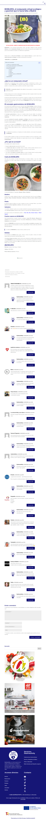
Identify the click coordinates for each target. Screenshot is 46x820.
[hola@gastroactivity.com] (25, 777)
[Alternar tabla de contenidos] (38, 63)
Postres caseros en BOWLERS (15, 73)
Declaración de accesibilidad (18, 798)
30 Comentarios (34, 13)
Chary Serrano (14, 391)
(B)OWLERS (9, 76)
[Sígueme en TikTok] (25, 782)
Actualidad (20, 13)
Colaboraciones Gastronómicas (30, 757)
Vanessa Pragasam (15, 433)
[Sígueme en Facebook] (25, 788)
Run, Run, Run (27, 212)
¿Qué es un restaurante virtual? (13, 64)
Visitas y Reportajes (28, 761)
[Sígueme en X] (25, 791)
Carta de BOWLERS (11, 68)
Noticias (23, 13)
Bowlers (10, 69)
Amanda (12, 326)
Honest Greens (34, 212)
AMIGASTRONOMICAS (16, 283)
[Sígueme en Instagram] (25, 780)
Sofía (12, 582)
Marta (12, 369)
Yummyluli (13, 542)
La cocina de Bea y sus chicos (17, 412)
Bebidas (11, 75)
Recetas (6, 776)
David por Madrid (14, 561)
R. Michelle (13, 308)
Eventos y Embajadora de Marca (30, 759)
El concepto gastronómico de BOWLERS (14, 65)
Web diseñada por (27, 794)
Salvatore (11, 72)
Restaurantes (28, 13)
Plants (10, 71)
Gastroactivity (8, 13)
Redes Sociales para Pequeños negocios (32, 763)
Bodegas (6, 783)
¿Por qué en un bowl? (11, 67)
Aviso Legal (8, 798)
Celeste (12, 520)
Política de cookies (30, 798)
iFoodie (12, 474)
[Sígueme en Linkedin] (25, 785)
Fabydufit (13, 496)
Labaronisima (14, 454)
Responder (31, 292)
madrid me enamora (15, 347)
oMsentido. (34, 794)
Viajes (6, 785)
